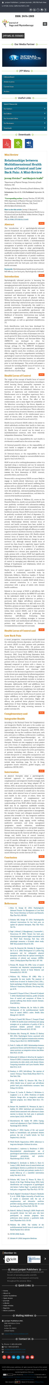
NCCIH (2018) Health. (17, 1234)
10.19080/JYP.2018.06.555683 (18, 219)
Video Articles (8, 1305)
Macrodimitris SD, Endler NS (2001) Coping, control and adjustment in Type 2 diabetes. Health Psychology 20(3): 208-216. (27, 1123)
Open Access (8, 1298)
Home (5, 1291)
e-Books (6, 1303)
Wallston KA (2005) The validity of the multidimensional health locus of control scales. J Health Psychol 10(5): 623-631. (27, 1227)
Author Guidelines (10, 1296)
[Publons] (35, 1258)
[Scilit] (12, 1258)
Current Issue (9, 87)
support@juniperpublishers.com (16, 1334)
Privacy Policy (39, 1382)
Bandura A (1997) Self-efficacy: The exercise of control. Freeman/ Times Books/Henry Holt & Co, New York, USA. (27, 1073)
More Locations (9, 1310)
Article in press (9, 82)
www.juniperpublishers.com (14, 1352)
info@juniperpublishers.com (14, 1349)
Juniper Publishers (11, 2)
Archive (6, 91)
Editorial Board (9, 77)
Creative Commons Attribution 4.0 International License (19, 1377)
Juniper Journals (26, 2)
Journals (6, 1300)
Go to (41, 223)
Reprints (6, 1308)
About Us (6, 1293)
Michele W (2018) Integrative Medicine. (23, 1238)
